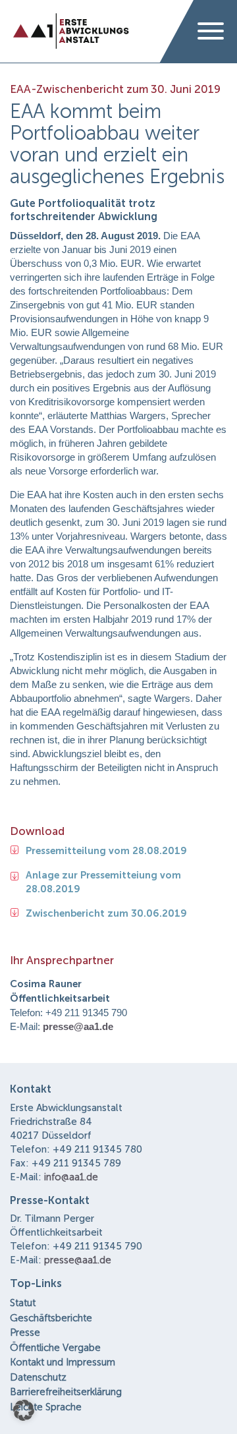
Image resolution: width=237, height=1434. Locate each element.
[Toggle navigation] (211, 31)
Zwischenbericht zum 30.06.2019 (106, 913)
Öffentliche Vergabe (55, 1348)
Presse (25, 1332)
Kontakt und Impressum (62, 1362)
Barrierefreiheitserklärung (66, 1392)
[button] (23, 1410)
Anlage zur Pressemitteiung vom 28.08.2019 (103, 882)
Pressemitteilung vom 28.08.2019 (106, 851)
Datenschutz (38, 1377)
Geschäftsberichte (51, 1318)
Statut (23, 1303)
